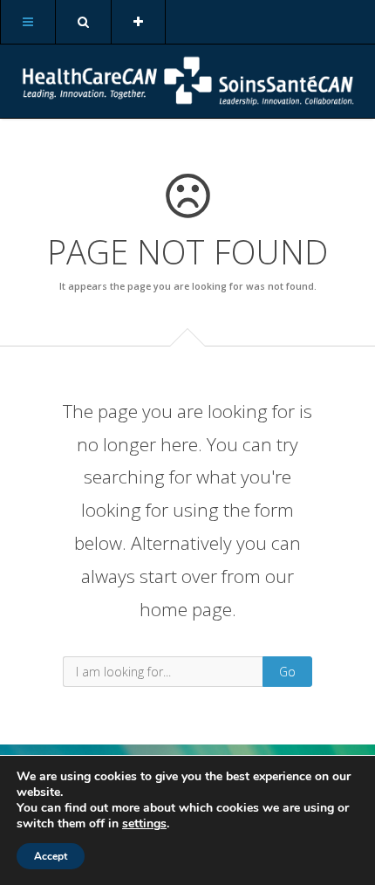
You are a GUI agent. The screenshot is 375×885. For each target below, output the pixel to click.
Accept (50, 856)
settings (144, 824)
